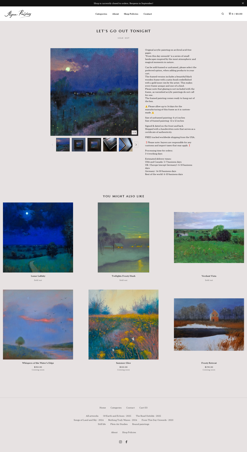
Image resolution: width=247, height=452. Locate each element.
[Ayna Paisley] (18, 13)
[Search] (222, 14)
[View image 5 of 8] (126, 144)
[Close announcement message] (243, 3)
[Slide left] (52, 145)
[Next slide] (135, 92)
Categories (101, 13)
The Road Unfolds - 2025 (148, 415)
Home (103, 407)
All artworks (92, 415)
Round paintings (140, 424)
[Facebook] (126, 442)
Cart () (143, 407)
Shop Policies (131, 13)
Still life (102, 424)
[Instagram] (120, 442)
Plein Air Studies (119, 424)
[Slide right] (136, 145)
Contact (147, 13)
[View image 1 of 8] (63, 144)
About (115, 13)
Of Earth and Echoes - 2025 (117, 415)
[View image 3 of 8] (94, 144)
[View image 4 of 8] (110, 144)
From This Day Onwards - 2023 (157, 419)
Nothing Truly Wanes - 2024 (122, 419)
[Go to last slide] (54, 92)
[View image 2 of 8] (78, 144)
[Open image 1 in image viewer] (94, 92)
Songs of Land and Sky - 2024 (89, 419)
